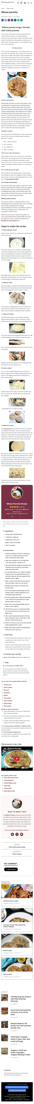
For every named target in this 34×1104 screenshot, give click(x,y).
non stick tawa (8, 428)
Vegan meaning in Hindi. (12, 179)
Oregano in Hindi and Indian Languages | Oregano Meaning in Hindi (20, 1052)
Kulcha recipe (7, 950)
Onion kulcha (7, 974)
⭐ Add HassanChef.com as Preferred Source (16, 1087)
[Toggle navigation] (31, 2)
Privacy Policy (8, 1099)
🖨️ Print (14, 516)
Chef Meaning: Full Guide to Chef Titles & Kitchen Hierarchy (21, 999)
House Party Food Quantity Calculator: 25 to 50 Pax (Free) (21, 1012)
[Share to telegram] (21, 20)
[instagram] (21, 3)
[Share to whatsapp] (18, 20)
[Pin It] (9, 20)
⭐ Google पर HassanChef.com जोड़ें (17, 1090)
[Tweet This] (5, 20)
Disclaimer (26, 1099)
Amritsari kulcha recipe (10, 901)
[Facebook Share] (2, 20)
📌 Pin (20, 516)
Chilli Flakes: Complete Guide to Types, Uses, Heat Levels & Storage (20, 1039)
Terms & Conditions (17, 1099)
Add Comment (12, 869)
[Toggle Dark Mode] (25, 2)
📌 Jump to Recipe (17, 47)
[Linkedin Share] (12, 20)
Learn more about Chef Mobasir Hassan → (17, 830)
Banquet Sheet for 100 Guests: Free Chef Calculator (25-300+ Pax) (21, 1025)
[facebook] (18, 3)
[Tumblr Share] (15, 20)
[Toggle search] (28, 3)
